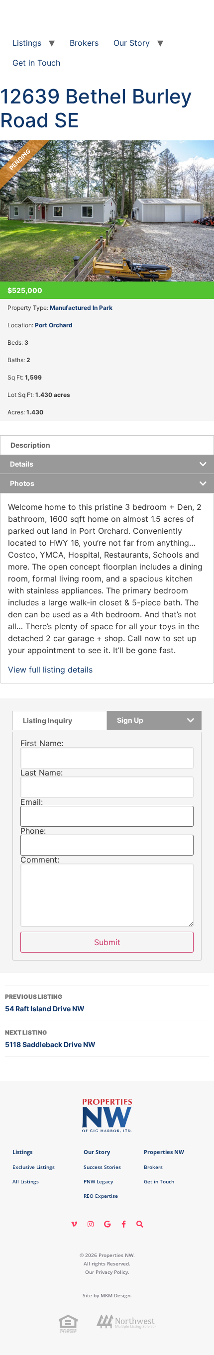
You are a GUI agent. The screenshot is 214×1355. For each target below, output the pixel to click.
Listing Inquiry (47, 720)
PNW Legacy (98, 1181)
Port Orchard (54, 325)
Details (21, 464)
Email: (31, 802)
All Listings (25, 1181)
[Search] (140, 1224)
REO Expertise (101, 1195)
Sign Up (130, 720)
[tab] (107, 445)
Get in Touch (36, 63)
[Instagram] (91, 1224)
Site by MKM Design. (107, 1295)
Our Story (131, 43)
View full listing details (50, 670)
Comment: (39, 860)
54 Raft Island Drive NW (45, 1003)
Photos (22, 483)
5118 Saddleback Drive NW (50, 1039)
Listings (26, 43)
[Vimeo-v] (74, 1224)
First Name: (41, 743)
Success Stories (102, 1166)
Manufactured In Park (81, 307)
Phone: (33, 831)
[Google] (107, 1224)
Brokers (84, 43)
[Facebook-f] (123, 1224)
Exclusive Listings (33, 1166)
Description (30, 445)
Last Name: (41, 772)
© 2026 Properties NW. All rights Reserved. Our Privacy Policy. (107, 1263)
